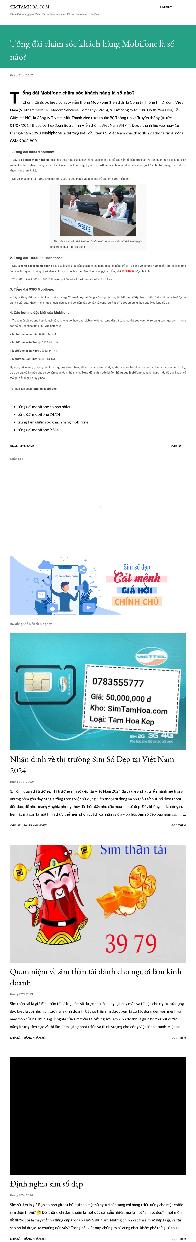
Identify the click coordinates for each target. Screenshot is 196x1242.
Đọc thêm (179, 825)
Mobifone (27, 446)
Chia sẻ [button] (176, 446)
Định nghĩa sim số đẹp (46, 1183)
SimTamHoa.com (30, 7)
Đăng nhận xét (35, 825)
